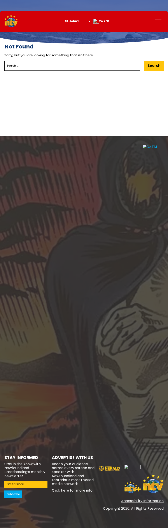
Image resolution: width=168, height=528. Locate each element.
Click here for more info (72, 490)
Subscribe (13, 494)
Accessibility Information (142, 500)
